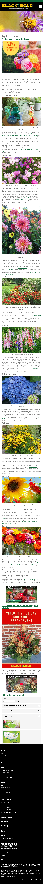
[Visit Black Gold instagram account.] (22, 879)
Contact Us (3, 835)
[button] (21, 705)
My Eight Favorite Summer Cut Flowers (15, 39)
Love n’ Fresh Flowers (29, 579)
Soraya (36, 512)
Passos (22, 369)
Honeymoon (10, 269)
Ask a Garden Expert (6, 817)
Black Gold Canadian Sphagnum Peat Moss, (18, 271)
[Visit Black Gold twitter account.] (31, 879)
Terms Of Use (4, 821)
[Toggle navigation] (40, 6)
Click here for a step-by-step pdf (13, 695)
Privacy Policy (4, 826)
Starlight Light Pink (21, 199)
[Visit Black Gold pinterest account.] (35, 879)
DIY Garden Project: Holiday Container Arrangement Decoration (20, 606)
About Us (3, 831)
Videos (2, 767)
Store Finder (4, 763)
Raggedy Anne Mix (35, 564)
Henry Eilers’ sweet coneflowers (29, 470)
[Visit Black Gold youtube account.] (40, 879)
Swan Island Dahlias (22, 268)
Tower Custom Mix (25, 197)
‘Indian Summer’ (33, 467)
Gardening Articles (6, 800)
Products (3, 750)
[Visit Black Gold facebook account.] (27, 879)
